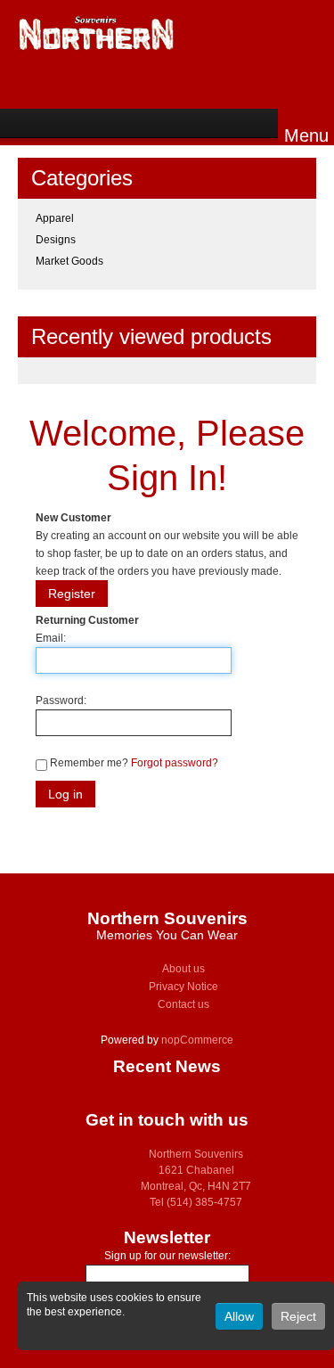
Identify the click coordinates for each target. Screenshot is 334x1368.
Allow (239, 1316)
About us (183, 969)
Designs (56, 239)
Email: (51, 638)
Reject (298, 1316)
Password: (61, 700)
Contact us (183, 1004)
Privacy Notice (183, 986)
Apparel (55, 218)
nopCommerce (197, 1040)
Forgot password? (174, 763)
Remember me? (89, 763)
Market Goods (69, 261)
